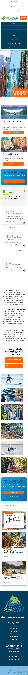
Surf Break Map (10, 10)
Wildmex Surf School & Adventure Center (14, 668)
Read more (8, 525)
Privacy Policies (14, 639)
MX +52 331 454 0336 (14, 654)
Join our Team (22, 10)
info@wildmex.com (14, 659)
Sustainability (4, 10)
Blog (15, 10)
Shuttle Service (14, 631)
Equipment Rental (14, 628)
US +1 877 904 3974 (14, 651)
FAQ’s (18, 10)
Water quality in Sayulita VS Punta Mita (14, 551)
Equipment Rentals (10, 154)
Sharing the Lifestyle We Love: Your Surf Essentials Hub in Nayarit (13, 519)
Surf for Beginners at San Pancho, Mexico (13, 578)
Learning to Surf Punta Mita (12, 122)
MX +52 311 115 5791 (14, 656)
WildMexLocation (14, 633)
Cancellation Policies (14, 12)
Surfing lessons (7, 330)
